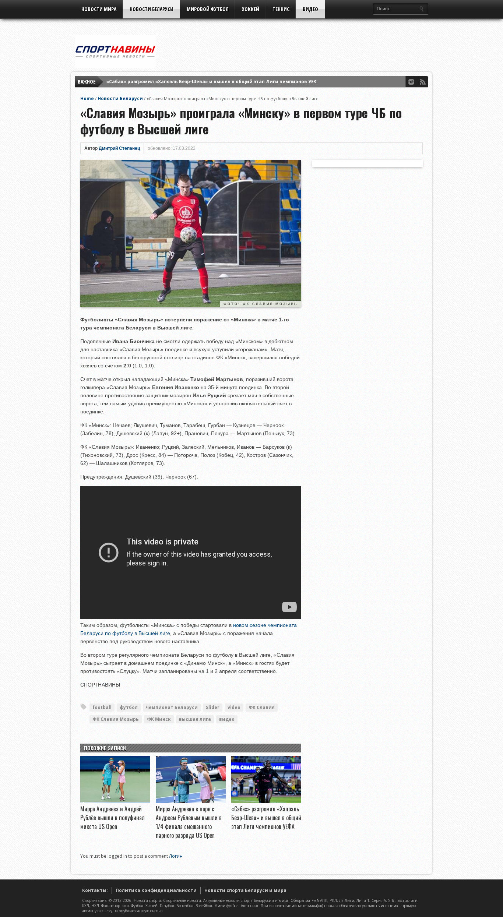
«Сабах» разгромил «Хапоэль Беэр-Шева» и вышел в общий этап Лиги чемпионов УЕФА (213, 81)
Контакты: (95, 890)
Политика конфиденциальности (156, 890)
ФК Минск (159, 719)
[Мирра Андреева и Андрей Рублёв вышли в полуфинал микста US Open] (115, 801)
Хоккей (250, 9)
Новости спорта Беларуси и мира (245, 890)
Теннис (280, 9)
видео (227, 719)
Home (87, 98)
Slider (212, 707)
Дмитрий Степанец (119, 148)
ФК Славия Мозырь (115, 719)
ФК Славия (262, 707)
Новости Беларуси (151, 9)
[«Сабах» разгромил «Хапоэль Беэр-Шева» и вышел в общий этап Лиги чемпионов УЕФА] (266, 801)
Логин (176, 856)
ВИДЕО (310, 9)
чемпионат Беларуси (172, 707)
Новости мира (98, 9)
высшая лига (195, 719)
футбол (129, 707)
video (234, 707)
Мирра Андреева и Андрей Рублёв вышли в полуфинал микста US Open (112, 817)
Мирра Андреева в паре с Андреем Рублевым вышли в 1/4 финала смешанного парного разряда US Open (189, 822)
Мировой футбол (208, 9)
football (102, 707)
